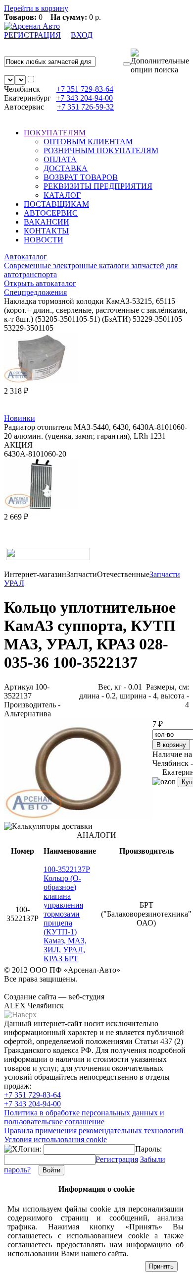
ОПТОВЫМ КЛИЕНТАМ (88, 141)
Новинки (19, 418)
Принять (161, 1266)
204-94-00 (84, 98)
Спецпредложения (35, 292)
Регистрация (117, 1159)
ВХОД (82, 35)
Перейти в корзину (36, 8)
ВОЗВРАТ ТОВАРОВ (81, 177)
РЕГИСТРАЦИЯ (32, 35)
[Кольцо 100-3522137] (78, 817)
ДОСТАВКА (66, 168)
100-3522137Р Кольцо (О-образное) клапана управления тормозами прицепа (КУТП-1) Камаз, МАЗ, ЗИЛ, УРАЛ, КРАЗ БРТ (67, 914)
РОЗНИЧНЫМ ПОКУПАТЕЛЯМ (101, 150)
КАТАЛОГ (62, 195)
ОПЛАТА (60, 159)
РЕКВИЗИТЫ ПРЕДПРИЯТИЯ (98, 186)
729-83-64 (84, 89)
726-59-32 (85, 107)
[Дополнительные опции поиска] (160, 61)
